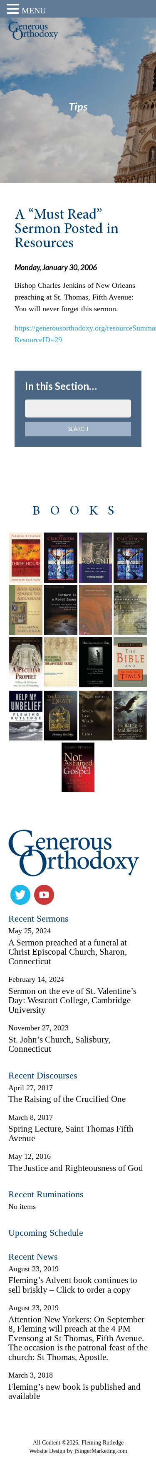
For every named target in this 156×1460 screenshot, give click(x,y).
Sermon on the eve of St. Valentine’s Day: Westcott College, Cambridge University (72, 1000)
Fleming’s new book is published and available (74, 1391)
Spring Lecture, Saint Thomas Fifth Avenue (71, 1133)
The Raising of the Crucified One (67, 1099)
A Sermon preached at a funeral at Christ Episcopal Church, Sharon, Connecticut (67, 952)
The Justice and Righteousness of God (75, 1168)
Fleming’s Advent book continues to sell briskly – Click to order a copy (72, 1285)
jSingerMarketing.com (100, 1450)
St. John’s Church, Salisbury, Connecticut (59, 1044)
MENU (34, 10)
